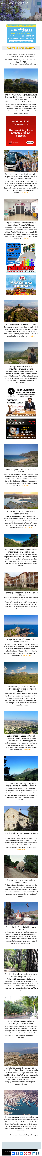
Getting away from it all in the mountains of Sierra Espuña (21, 367)
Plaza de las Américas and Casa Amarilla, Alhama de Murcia (21, 1022)
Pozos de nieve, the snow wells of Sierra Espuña (21, 881)
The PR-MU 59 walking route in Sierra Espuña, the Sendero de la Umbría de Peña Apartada (21, 97)
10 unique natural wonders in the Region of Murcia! (21, 512)
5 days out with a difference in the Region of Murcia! (21, 640)
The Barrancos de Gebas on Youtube (21, 736)
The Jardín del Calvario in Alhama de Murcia (21, 928)
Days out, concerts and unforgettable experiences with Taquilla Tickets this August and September (21, 176)
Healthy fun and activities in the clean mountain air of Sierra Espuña (21, 550)
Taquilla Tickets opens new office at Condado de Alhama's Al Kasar (21, 224)
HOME (9, 54)
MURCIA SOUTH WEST (19, 54)
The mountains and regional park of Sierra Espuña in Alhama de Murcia (21, 784)
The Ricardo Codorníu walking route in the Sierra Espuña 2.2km (21, 975)
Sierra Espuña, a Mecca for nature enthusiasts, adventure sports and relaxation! (21, 688)
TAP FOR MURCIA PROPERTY (21, 48)
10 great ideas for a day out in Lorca (21, 324)
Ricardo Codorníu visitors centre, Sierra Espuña (21, 834)
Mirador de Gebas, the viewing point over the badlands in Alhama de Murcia (21, 1069)
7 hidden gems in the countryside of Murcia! (21, 470)
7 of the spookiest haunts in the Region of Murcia (21, 594)
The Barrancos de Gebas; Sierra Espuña (21, 1117)
